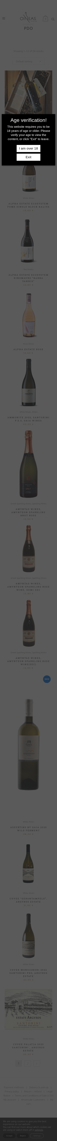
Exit (28, 157)
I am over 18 (28, 148)
